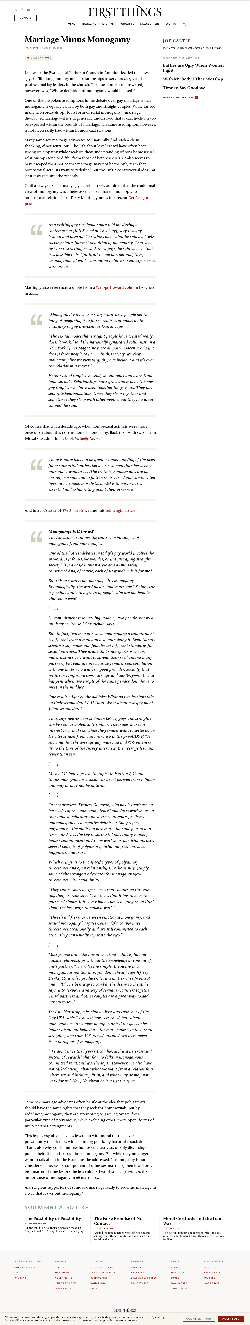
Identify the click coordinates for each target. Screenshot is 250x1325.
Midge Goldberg (35, 1223)
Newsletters (150, 24)
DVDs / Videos (180, 1288)
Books (175, 1278)
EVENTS (137, 1261)
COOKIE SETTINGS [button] (199, 1319)
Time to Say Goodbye (184, 87)
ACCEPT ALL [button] (230, 1319)
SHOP (175, 1261)
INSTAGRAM (211, 1283)
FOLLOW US (213, 1261)
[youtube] (28, 10)
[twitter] (15, 10)
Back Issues (179, 1283)
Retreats (137, 1273)
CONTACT (98, 1261)
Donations (98, 1283)
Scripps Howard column (117, 287)
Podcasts (127, 24)
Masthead (62, 1273)
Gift (17, 1273)
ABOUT (61, 1261)
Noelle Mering (103, 1228)
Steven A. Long (172, 1228)
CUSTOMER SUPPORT (103, 1273)
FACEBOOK (210, 1267)
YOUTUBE (209, 1278)
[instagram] (35, 10)
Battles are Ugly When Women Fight (193, 67)
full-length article (120, 510)
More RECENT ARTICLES (178, 98)
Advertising (63, 1278)
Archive (108, 24)
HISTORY (60, 1267)
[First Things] (124, 11)
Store (175, 1267)
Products (178, 1273)
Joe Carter (32, 48)
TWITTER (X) (212, 1273)
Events (171, 24)
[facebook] (22, 10)
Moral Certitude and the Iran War (192, 1221)
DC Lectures (139, 1283)
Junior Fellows (66, 1283)
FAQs (93, 1288)
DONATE (25, 18)
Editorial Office (102, 1267)
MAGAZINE (89, 24)
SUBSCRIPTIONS (27, 1261)
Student (20, 1278)
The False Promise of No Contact (118, 1221)
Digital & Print (25, 1267)
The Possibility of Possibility (53, 1218)
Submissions (99, 1278)
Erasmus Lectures (144, 1278)
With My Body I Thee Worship (193, 79)
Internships (63, 1288)
